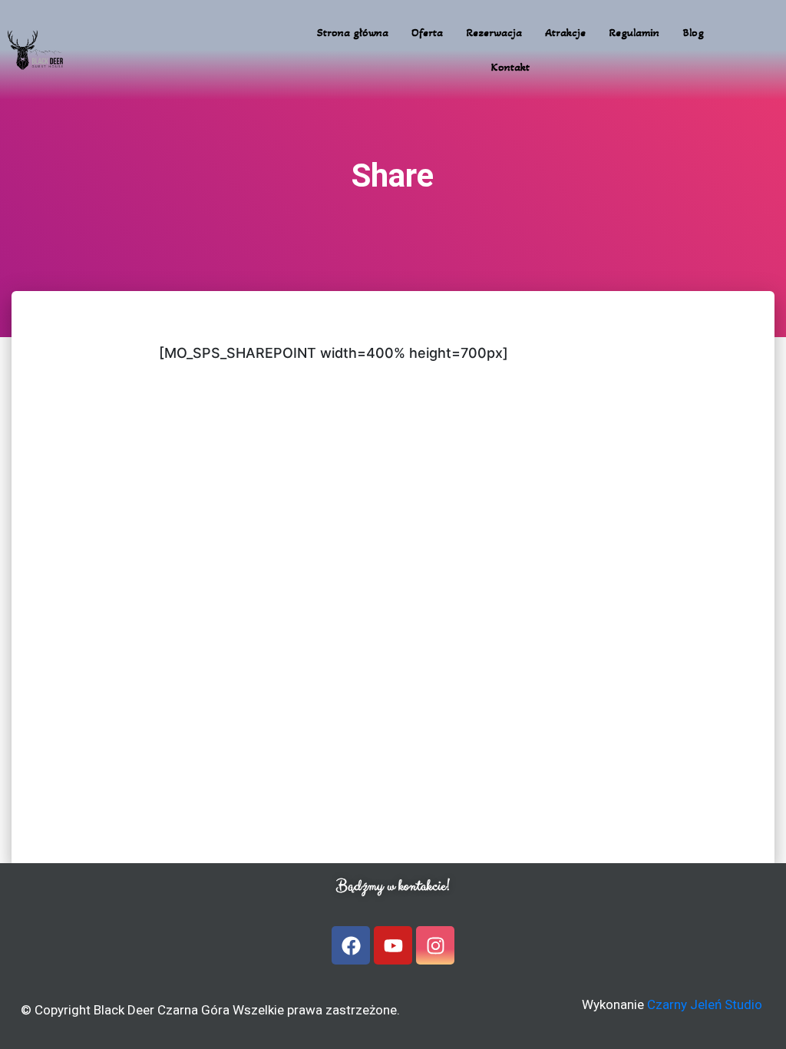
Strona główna (352, 32)
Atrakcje (565, 32)
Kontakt (510, 67)
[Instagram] (435, 945)
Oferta (427, 32)
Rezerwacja (494, 32)
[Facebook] (351, 945)
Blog (693, 32)
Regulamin (634, 32)
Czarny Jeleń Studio (704, 1004)
